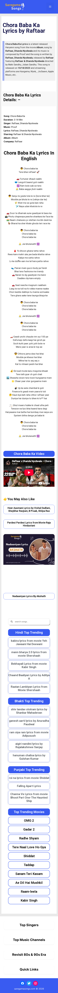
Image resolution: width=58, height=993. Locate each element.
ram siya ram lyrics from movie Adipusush (29, 734)
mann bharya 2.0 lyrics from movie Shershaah (29, 654)
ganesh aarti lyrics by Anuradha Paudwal (29, 722)
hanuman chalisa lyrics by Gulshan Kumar (29, 757)
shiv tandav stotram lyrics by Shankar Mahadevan (29, 711)
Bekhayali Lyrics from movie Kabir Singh (29, 665)
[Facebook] (22, 983)
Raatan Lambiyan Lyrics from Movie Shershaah (29, 688)
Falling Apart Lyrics (29, 786)
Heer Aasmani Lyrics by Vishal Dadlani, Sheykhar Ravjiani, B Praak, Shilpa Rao (29, 509)
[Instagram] (35, 983)
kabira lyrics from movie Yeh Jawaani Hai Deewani (29, 642)
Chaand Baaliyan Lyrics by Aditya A (29, 677)
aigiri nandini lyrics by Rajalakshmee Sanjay (29, 745)
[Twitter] (29, 983)
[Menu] (50, 7)
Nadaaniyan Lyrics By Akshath (29, 596)
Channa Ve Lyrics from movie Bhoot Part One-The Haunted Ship (29, 797)
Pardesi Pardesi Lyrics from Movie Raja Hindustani (29, 524)
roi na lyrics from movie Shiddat (29, 778)
